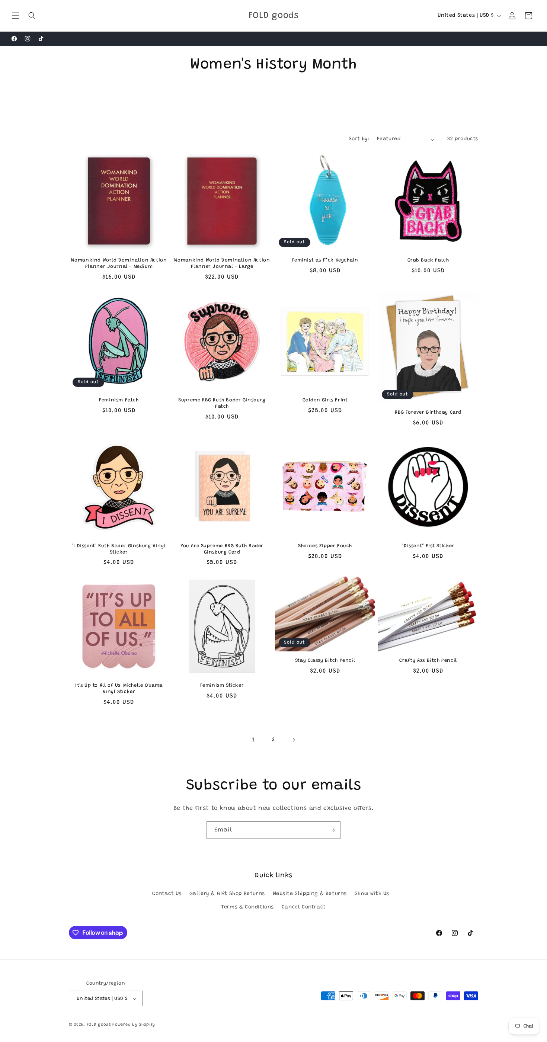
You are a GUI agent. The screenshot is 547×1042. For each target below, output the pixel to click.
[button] (15, 15)
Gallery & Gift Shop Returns (227, 894)
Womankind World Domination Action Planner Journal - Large (222, 263)
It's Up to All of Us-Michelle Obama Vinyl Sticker (119, 688)
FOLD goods (99, 1025)
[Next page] (293, 740)
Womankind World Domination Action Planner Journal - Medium (119, 263)
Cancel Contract (304, 907)
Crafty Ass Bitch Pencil (428, 660)
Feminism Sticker (222, 685)
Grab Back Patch (428, 260)
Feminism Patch (118, 400)
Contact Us (167, 894)
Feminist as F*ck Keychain (325, 260)
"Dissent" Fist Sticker (428, 546)
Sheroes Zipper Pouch (325, 546)
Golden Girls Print (325, 400)
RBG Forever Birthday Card (428, 412)
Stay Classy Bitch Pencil (325, 660)
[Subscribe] (332, 830)
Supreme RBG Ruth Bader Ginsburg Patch (222, 403)
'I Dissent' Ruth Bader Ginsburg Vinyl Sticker (119, 549)
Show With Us (372, 894)
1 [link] (253, 740)
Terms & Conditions (247, 907)
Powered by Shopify (133, 1025)
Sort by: (359, 139)
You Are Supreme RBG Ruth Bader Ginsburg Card (221, 549)
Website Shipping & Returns (310, 894)
